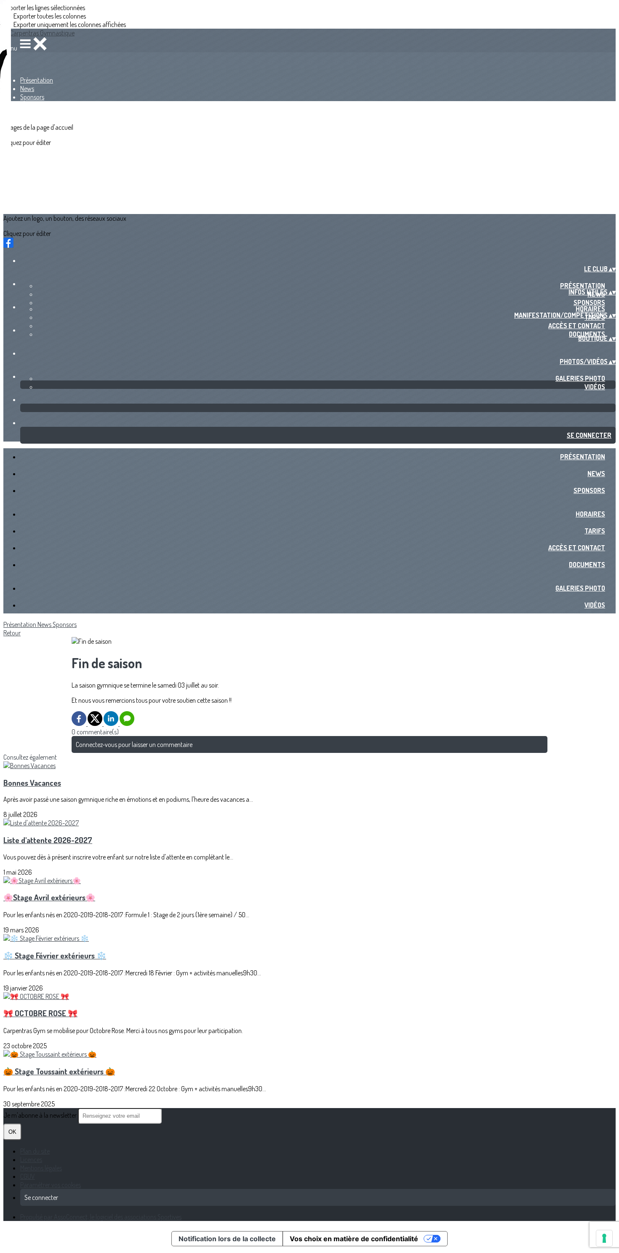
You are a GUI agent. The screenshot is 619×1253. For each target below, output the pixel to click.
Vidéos (594, 387)
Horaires (590, 309)
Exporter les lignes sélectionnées (44, 7)
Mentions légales (41, 1168)
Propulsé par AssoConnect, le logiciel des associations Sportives (100, 1217)
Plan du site (35, 1151)
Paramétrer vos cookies (50, 1185)
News (27, 88)
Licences (31, 1159)
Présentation (36, 80)
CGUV (27, 1176)
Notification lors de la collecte (227, 1238)
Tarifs (594, 531)
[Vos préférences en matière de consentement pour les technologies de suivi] (604, 1238)
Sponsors (32, 97)
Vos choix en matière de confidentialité (354, 1238)
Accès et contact (576, 325)
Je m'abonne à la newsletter (40, 1115)
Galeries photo (580, 378)
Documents (587, 564)
